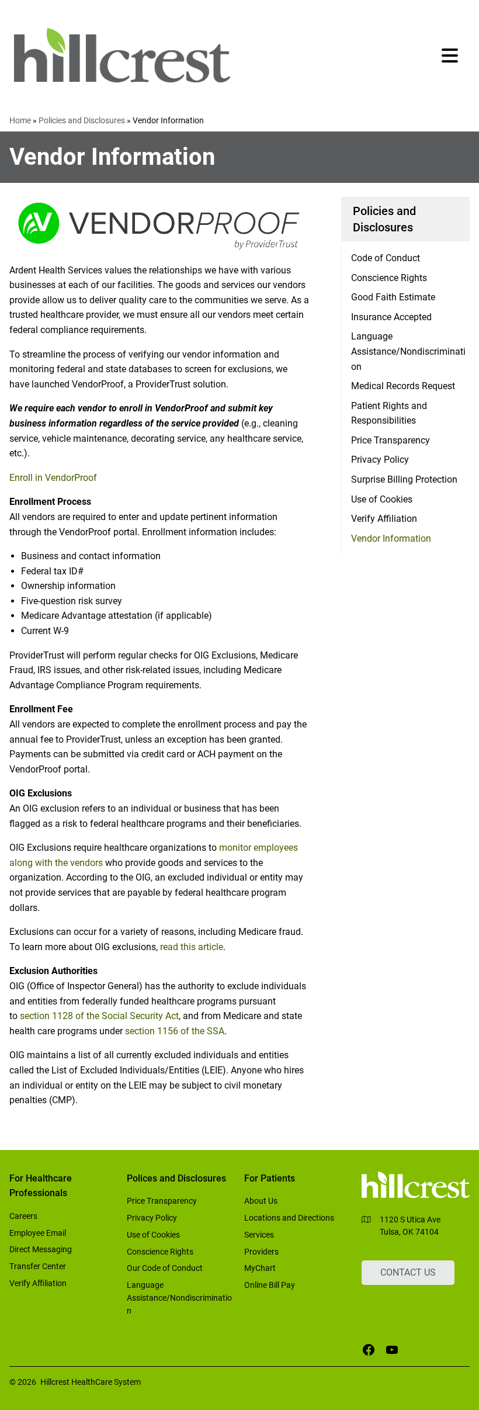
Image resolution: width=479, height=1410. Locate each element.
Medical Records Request (403, 386)
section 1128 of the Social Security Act (99, 1015)
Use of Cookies (381, 499)
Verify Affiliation (384, 518)
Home (20, 120)
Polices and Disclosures (176, 1178)
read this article (191, 946)
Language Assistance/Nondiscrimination (408, 351)
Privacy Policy (380, 459)
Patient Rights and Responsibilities (389, 413)
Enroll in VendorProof (53, 477)
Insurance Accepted (391, 317)
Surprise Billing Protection (404, 479)
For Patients (269, 1178)
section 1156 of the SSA (174, 1031)
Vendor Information (391, 538)
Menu (451, 55)
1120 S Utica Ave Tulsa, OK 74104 (410, 1226)
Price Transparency (390, 440)
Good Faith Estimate (393, 297)
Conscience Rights (389, 277)
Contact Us (408, 1272)
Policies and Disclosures (82, 120)
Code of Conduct (385, 258)
